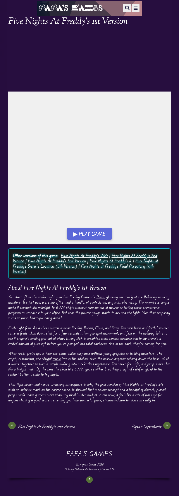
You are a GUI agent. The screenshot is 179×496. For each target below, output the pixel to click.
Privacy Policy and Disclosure (81, 469)
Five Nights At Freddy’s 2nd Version (43, 426)
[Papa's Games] (70, 8)
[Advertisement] (89, 59)
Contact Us (108, 469)
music (57, 358)
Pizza (100, 296)
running (93, 307)
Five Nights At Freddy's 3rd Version (57, 260)
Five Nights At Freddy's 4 (111, 260)
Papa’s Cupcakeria (150, 426)
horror (56, 389)
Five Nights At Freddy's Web (84, 255)
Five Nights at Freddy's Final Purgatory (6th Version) (83, 268)
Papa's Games (88, 464)
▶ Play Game (89, 234)
